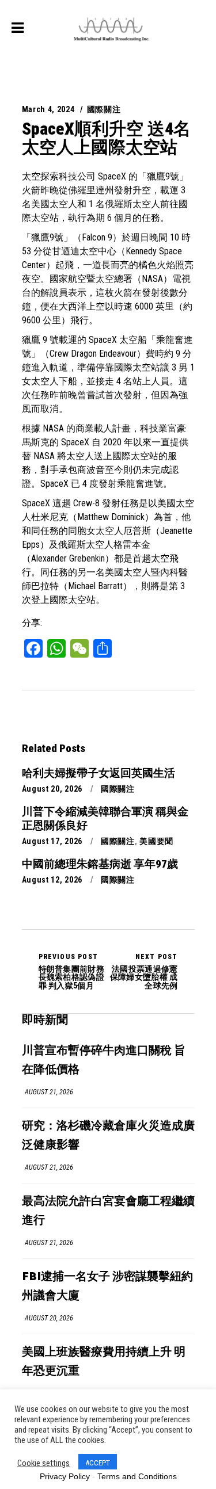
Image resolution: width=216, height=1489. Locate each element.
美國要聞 (156, 841)
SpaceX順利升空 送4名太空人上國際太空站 (106, 138)
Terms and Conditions (137, 1476)
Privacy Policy (65, 1476)
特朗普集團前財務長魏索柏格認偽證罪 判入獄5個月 (71, 971)
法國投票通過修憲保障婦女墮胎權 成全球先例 (144, 971)
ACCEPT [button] (97, 1463)
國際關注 (104, 109)
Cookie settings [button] (43, 1463)
